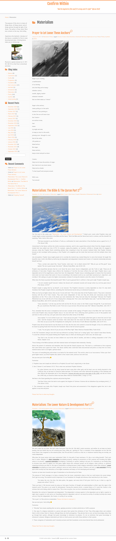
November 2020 (12, 107)
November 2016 (12, 123)
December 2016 (12, 121)
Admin (35, 38)
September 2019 (12, 109)
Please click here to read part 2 (66, 499)
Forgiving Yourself (19, 195)
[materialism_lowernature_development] (48, 428)
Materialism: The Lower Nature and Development (67, 234)
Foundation (11, 82)
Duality (10, 78)
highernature (90, 36)
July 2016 (10, 128)
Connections (11, 75)
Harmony (84, 36)
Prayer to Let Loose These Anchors (51, 33)
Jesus (73, 194)
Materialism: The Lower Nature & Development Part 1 (61, 405)
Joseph (77, 194)
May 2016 (11, 132)
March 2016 (11, 137)
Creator (64, 36)
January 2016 (11, 142)
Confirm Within (58, 3)
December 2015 (12, 144)
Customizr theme (72, 538)
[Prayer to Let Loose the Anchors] (50, 58)
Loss (95, 36)
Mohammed (90, 194)
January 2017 (11, 118)
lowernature (79, 408)
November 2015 (12, 147)
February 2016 (12, 139)
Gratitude (78, 36)
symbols (108, 36)
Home (6, 17)
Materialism (11, 92)
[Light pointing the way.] (50, 214)
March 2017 (11, 114)
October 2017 (12, 111)
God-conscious (12, 85)
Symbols (10, 97)
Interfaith (10, 87)
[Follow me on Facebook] (8, 538)
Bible (62, 194)
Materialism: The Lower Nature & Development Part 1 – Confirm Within (17, 179)
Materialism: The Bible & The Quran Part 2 (55, 190)
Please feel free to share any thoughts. (43, 394)
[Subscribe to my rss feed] (6, 538)
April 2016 (11, 135)
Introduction (11, 90)
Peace (99, 36)
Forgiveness (11, 80)
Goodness (72, 36)
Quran (95, 194)
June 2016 (11, 130)
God (68, 36)
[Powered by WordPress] (58, 538)
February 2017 (12, 116)
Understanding (12, 99)
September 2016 (12, 125)
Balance (10, 73)
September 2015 (12, 151)
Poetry (10, 94)
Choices (59, 36)
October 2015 (12, 149)
